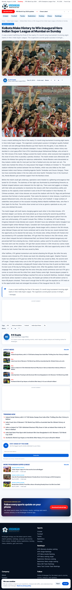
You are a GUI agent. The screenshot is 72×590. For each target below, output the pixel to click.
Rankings (58, 16)
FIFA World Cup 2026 (31, 1)
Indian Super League (12, 21)
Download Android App (59, 507)
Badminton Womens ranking (46, 559)
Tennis (22, 16)
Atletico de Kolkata (17, 325)
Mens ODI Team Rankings (45, 564)
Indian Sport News (36, 325)
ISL (45, 325)
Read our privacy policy (24, 585)
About (4, 575)
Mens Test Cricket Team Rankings (48, 566)
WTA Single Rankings (44, 551)
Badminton (32, 16)
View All (66, 349)
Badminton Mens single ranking (47, 561)
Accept (65, 583)
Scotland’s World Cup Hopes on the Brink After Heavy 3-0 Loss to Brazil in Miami (33, 438)
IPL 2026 (59, 1)
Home (3, 21)
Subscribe (36, 455)
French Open (67, 1)
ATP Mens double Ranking (46, 554)
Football (14, 16)
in (58, 80)
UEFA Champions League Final (47, 1)
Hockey (41, 16)
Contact (4, 577)
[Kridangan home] (11, 6)
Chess (49, 16)
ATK (8, 325)
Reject (58, 583)
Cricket (5, 16)
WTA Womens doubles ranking (47, 549)
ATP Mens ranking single (45, 556)
